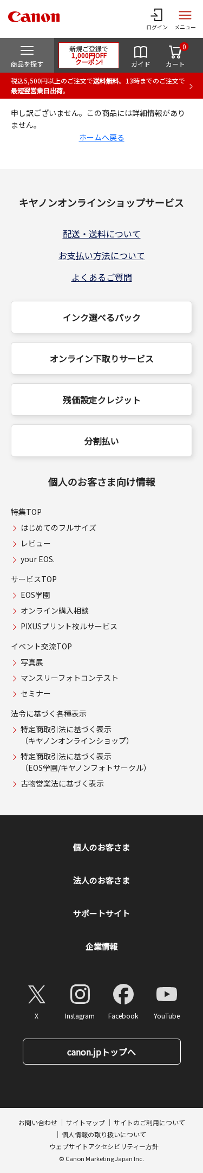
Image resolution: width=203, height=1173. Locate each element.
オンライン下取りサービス (102, 358)
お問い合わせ (37, 1122)
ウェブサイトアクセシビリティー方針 (104, 1146)
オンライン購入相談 (55, 610)
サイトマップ (85, 1122)
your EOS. (38, 558)
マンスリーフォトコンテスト (70, 677)
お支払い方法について (101, 255)
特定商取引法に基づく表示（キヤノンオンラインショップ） (77, 735)
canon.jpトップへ (101, 1051)
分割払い (101, 440)
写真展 (32, 661)
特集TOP (26, 511)
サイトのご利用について (149, 1122)
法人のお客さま (101, 880)
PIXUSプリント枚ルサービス (69, 626)
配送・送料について (102, 233)
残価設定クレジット (102, 399)
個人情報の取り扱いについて (104, 1134)
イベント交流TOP (41, 646)
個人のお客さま (101, 847)
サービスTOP (34, 578)
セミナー (36, 693)
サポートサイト (101, 913)
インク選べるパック (102, 317)
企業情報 (102, 946)
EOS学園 (35, 594)
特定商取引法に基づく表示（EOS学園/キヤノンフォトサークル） (86, 762)
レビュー (36, 543)
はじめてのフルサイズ (58, 527)
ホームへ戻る (102, 137)
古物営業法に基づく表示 (62, 783)
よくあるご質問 (101, 276)
